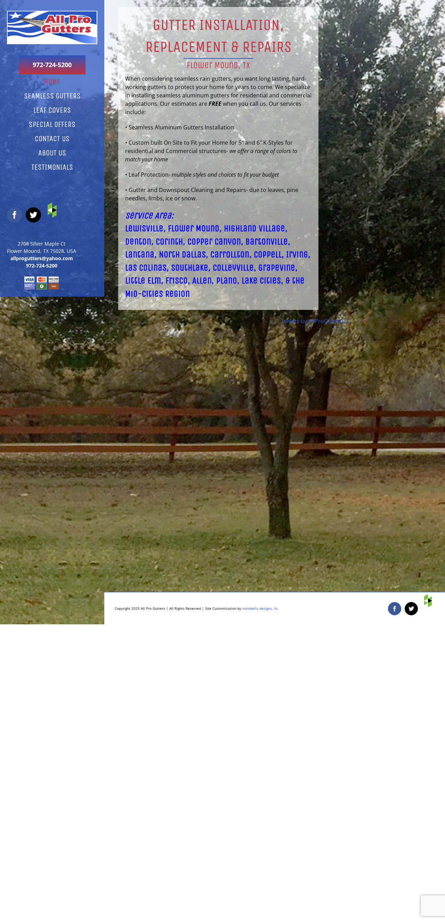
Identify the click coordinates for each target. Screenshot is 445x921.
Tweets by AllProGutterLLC (315, 321)
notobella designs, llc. (260, 608)
